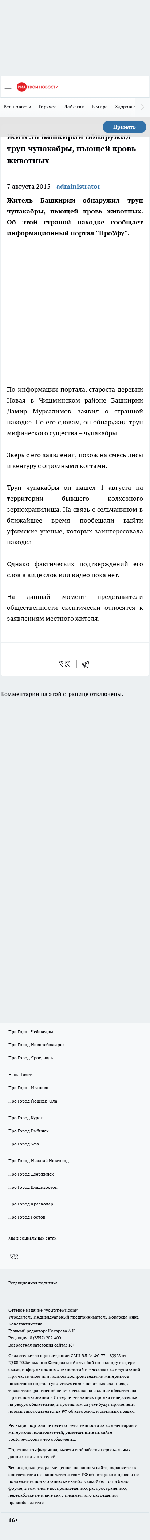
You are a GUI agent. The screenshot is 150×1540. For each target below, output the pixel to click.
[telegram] (87, 664)
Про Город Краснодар (30, 1204)
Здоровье (125, 106)
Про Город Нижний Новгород (38, 1160)
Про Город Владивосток (32, 1187)
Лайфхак (74, 106)
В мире (100, 106)
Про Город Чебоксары (30, 1031)
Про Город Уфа (23, 1144)
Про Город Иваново (28, 1087)
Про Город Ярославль (30, 1057)
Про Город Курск (25, 1117)
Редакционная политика (33, 1282)
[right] (142, 107)
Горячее (48, 106)
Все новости (17, 106)
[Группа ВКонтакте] (13, 1257)
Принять (124, 127)
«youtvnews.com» (61, 1310)
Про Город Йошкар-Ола (32, 1101)
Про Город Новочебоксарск (36, 1044)
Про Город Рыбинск (28, 1130)
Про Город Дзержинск (31, 1174)
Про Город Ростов (26, 1217)
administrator (78, 186)
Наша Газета (21, 1074)
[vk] (65, 664)
